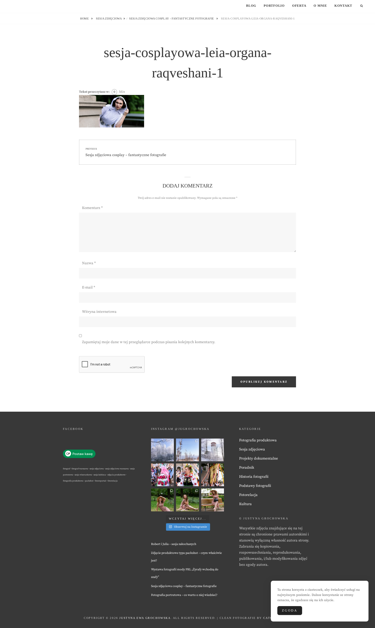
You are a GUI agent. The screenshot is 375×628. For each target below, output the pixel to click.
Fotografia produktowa (258, 440)
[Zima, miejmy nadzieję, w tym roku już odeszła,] (187, 450)
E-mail (88, 287)
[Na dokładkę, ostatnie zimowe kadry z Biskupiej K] (162, 450)
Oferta (299, 5)
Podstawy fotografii (255, 485)
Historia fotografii (253, 476)
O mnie (320, 5)
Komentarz (92, 208)
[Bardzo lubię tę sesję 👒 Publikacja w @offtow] (212, 499)
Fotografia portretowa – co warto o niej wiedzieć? (184, 595)
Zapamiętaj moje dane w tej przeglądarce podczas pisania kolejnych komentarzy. (148, 342)
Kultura (245, 504)
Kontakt (343, 5)
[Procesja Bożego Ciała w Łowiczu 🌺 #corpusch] (162, 474)
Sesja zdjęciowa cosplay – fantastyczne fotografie (184, 586)
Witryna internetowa (99, 311)
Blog (251, 5)
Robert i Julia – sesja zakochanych (173, 544)
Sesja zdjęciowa (109, 18)
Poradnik (246, 467)
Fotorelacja (248, 495)
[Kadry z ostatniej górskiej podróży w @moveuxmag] (212, 450)
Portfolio (274, 5)
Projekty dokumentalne (258, 458)
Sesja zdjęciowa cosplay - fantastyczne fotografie (172, 18)
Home (85, 18)
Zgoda (290, 610)
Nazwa (89, 263)
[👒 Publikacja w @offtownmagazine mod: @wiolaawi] (162, 499)
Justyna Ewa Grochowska (145, 618)
